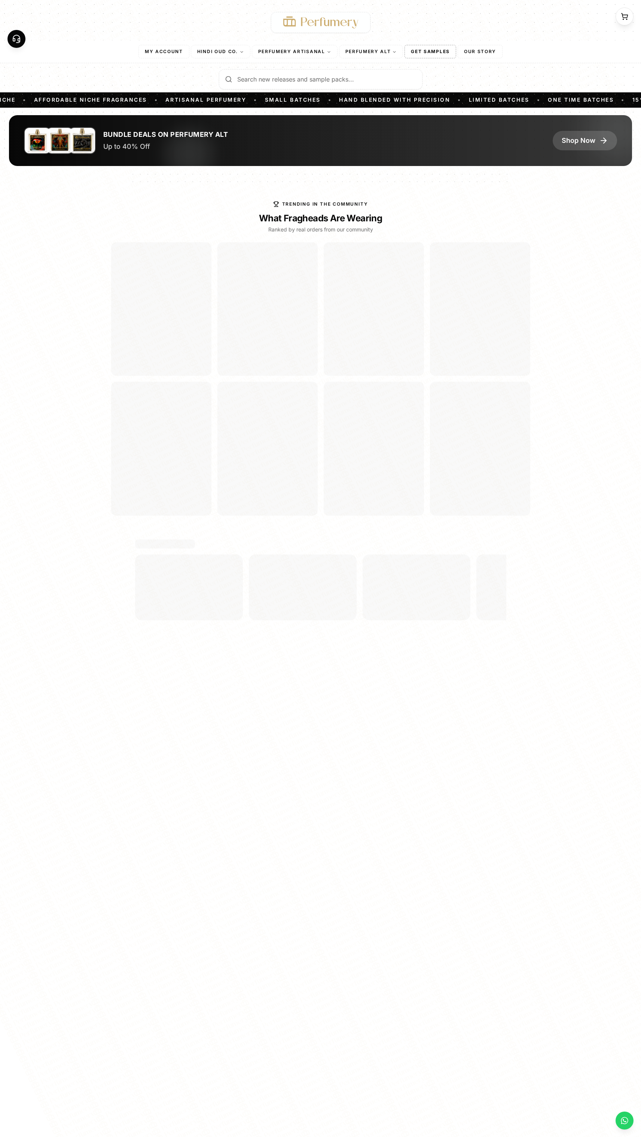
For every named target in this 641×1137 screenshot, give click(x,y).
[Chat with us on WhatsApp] (625, 1121)
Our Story (480, 51)
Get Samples (430, 51)
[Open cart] (625, 16)
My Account (164, 51)
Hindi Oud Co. (217, 51)
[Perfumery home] (320, 22)
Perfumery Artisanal (291, 51)
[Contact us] (16, 39)
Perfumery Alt (368, 51)
